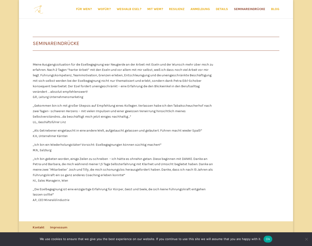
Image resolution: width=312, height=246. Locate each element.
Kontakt (38, 227)
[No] (306, 239)
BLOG (275, 9)
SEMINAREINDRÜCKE (249, 9)
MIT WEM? (155, 9)
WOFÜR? (104, 9)
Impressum (58, 227)
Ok (268, 239)
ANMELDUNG (200, 9)
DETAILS (222, 9)
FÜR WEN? (84, 9)
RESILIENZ (177, 9)
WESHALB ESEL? (129, 9)
